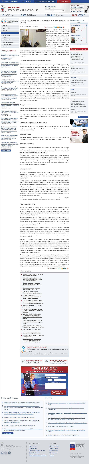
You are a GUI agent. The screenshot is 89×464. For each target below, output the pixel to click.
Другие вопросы (6, 150)
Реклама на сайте (7, 44)
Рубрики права (6, 28)
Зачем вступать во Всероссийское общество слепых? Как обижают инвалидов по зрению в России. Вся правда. (32, 316)
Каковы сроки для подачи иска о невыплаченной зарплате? (31, 288)
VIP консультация (49, 8)
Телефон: (40, 379)
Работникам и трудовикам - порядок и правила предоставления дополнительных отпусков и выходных (33, 302)
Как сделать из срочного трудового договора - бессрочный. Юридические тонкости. (33, 310)
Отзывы (5, 37)
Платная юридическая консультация (38, 455)
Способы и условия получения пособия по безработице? (33, 335)
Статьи (4, 32)
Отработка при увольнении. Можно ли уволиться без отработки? (33, 274)
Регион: (40, 377)
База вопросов (33, 448)
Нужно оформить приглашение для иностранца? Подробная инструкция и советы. (33, 322)
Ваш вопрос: (41, 384)
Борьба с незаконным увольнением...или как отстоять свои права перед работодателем (32, 297)
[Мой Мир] (60, 27)
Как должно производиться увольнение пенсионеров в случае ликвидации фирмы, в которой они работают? (10, 104)
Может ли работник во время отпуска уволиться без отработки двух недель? (9, 112)
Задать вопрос (32, 446)
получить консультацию (57, 392)
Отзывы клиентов (54, 448)
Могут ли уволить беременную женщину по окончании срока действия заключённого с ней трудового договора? (9, 73)
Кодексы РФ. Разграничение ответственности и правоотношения (32, 292)
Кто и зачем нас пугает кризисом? (32, 333)
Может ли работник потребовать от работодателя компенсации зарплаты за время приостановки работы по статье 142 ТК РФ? (9, 120)
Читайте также (25, 271)
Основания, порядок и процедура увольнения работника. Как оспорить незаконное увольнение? (32, 279)
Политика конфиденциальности (37, 450)
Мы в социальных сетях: (6, 449)
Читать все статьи (7, 433)
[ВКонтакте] (54, 27)
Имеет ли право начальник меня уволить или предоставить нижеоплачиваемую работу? (9, 137)
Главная (5, 25)
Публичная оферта (54, 446)
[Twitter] (56, 27)
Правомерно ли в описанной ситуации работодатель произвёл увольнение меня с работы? (10, 88)
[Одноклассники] (58, 27)
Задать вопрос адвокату (9, 42)
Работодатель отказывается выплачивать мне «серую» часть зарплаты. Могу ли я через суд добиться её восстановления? (9, 96)
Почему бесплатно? (8, 39)
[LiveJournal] (62, 27)
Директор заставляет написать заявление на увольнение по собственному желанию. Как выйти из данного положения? (9, 129)
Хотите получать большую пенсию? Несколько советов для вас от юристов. (33, 326)
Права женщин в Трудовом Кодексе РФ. (32, 330)
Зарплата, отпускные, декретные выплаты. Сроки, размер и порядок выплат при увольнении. (32, 284)
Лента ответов (6, 35)
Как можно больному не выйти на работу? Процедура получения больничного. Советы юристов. (32, 340)
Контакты (5, 47)
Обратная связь (53, 452)
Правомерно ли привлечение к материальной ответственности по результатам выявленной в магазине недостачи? (10, 56)
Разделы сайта (34, 443)
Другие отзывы (83, 116)
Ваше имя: (41, 374)
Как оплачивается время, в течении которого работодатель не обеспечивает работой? (10, 81)
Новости (5, 30)
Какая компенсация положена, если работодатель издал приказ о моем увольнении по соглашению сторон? (9, 144)
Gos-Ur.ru (53, 443)
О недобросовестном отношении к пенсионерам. (32, 306)
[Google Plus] (63, 27)
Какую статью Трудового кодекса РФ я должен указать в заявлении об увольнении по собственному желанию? (10, 64)
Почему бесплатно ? (50, 6)
